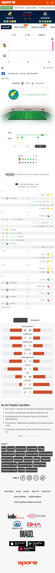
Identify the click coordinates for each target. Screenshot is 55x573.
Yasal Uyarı (46, 491)
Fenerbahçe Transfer (25, 465)
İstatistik (6, 27)
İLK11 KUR (19, 8)
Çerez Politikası (20, 497)
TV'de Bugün (20, 454)
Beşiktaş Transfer (40, 465)
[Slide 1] (21, 436)
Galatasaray (18, 459)
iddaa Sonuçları (31, 470)
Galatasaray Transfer (9, 465)
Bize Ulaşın (9, 491)
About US (35, 491)
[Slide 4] (34, 436)
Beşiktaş (37, 459)
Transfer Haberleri (8, 454)
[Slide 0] (16, 436)
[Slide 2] (25, 436)
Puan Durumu (21, 448)
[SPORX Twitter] (36, 478)
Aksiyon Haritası (38, 26)
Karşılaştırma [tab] (35, 320)
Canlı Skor (10, 448)
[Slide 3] (30, 436)
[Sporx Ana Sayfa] (9, 2)
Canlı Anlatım (32, 448)
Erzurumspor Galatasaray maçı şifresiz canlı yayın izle (26, 413)
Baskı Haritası (20, 26)
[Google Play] (36, 543)
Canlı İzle (21, 470)
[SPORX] (27, 563)
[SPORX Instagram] (29, 478)
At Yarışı (41, 448)
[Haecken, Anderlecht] (4, 50)
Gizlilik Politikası (35, 497)
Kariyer (26, 491)
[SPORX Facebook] (23, 478)
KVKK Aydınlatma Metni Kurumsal (27, 502)
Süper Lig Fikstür (31, 454)
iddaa (4, 448)
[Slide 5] (39, 436)
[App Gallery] (26, 548)
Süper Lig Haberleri (45, 454)
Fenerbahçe (28, 459)
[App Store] (17, 543)
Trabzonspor (45, 459)
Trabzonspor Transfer (9, 470)
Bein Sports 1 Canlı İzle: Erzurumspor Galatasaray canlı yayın (29, 409)
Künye (18, 491)
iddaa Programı (7, 459)
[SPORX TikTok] (43, 478)
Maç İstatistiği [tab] (20, 320)
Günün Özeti (31, 8)
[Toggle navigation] (52, 3)
